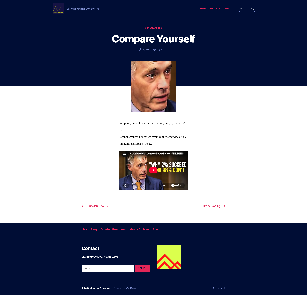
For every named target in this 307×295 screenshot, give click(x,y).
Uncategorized (153, 28)
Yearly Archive (139, 229)
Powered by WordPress (124, 288)
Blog (211, 8)
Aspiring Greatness (113, 229)
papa (147, 49)
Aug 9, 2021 (162, 49)
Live (218, 8)
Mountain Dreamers (100, 288)
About (226, 8)
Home (203, 8)
